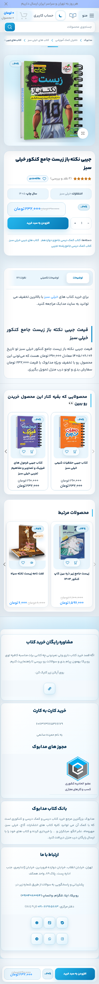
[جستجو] (10, 27)
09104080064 (31, 895)
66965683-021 (48, 906)
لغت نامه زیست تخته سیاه (27, 573)
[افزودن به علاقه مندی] (67, 451)
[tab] (78, 278)
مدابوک (88, 40)
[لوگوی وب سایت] (72, 15)
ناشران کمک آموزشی (66, 40)
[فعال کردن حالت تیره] (60, 15)
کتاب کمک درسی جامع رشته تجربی (71, 246)
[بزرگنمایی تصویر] (82, 133)
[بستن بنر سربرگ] (6, 4)
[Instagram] (62, 939)
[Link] (49, 688)
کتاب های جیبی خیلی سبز (24, 240)
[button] (75, 451)
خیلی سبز (51, 297)
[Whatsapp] (49, 939)
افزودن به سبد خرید (38, 223)
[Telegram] (37, 939)
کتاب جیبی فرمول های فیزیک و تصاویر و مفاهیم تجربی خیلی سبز (28, 468)
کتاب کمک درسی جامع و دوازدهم (61, 240)
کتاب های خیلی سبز (38, 40)
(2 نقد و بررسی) (61, 178)
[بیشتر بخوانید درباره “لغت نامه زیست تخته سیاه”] (31, 562)
